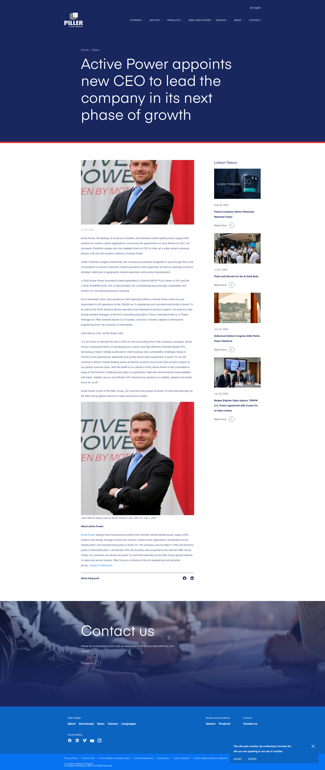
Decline (252, 758)
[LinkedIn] (77, 740)
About (71, 723)
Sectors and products (218, 718)
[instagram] (100, 740)
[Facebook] (70, 740)
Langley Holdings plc (100, 565)
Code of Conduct (181, 758)
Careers (113, 723)
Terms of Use (88, 758)
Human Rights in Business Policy (114, 758)
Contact (247, 718)
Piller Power (74, 718)
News (96, 50)
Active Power (88, 534)
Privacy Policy (71, 758)
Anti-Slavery (163, 758)
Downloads (86, 723)
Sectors (210, 723)
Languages (128, 723)
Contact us (250, 723)
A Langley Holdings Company (78, 763)
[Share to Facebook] (184, 578)
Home (85, 50)
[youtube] (92, 741)
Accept (237, 758)
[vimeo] (85, 741)
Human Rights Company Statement (211, 758)
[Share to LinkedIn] (192, 578)
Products (224, 723)
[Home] (73, 20)
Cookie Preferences (144, 758)
